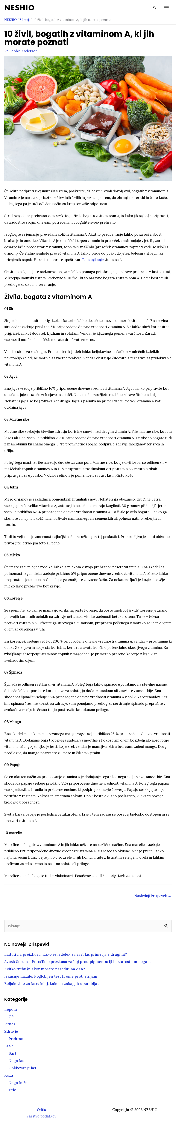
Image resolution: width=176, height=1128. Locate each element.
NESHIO (10, 20)
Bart (12, 1053)
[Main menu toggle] (166, 7)
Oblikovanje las (22, 1068)
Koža (8, 1075)
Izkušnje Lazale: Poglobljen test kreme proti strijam (50, 976)
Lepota (10, 1009)
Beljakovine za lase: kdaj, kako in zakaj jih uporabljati (52, 983)
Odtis (41, 1109)
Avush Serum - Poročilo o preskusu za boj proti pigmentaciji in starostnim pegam (77, 961)
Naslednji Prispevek (152, 895)
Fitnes (9, 1024)
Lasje (9, 1046)
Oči (12, 1016)
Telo (12, 1090)
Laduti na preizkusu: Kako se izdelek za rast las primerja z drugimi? (65, 954)
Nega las (16, 1060)
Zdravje (25, 20)
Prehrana (17, 1038)
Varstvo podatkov (41, 1116)
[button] (155, 7)
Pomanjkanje (93, 259)
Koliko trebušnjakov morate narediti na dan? (44, 969)
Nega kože (18, 1082)
